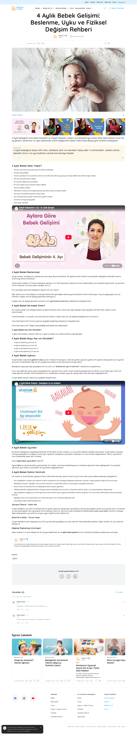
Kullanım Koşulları (102, 726)
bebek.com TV (47, 8)
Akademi (92, 2)
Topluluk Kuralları (91, 726)
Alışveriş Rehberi (61, 8)
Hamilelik (53, 713)
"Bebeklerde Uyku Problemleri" (67, 366)
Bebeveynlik (54, 702)
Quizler (87, 2)
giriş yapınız (27, 596)
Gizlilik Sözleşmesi (80, 726)
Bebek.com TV (108, 705)
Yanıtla (27, 609)
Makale (37, 8)
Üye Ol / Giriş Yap (118, 8)
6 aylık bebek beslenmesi (58, 301)
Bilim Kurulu (100, 2)
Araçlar (88, 8)
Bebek (53, 698)
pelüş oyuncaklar (101, 511)
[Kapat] (41, 727)
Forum (72, 8)
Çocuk (53, 705)
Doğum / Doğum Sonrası (58, 709)
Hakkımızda (108, 2)
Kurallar (120, 592)
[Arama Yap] (105, 8)
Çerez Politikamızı (18, 731)
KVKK (118, 726)
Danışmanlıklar (80, 8)
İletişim (114, 2)
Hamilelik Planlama (56, 717)
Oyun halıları (17, 465)
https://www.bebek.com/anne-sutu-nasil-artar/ (49, 326)
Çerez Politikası (112, 726)
